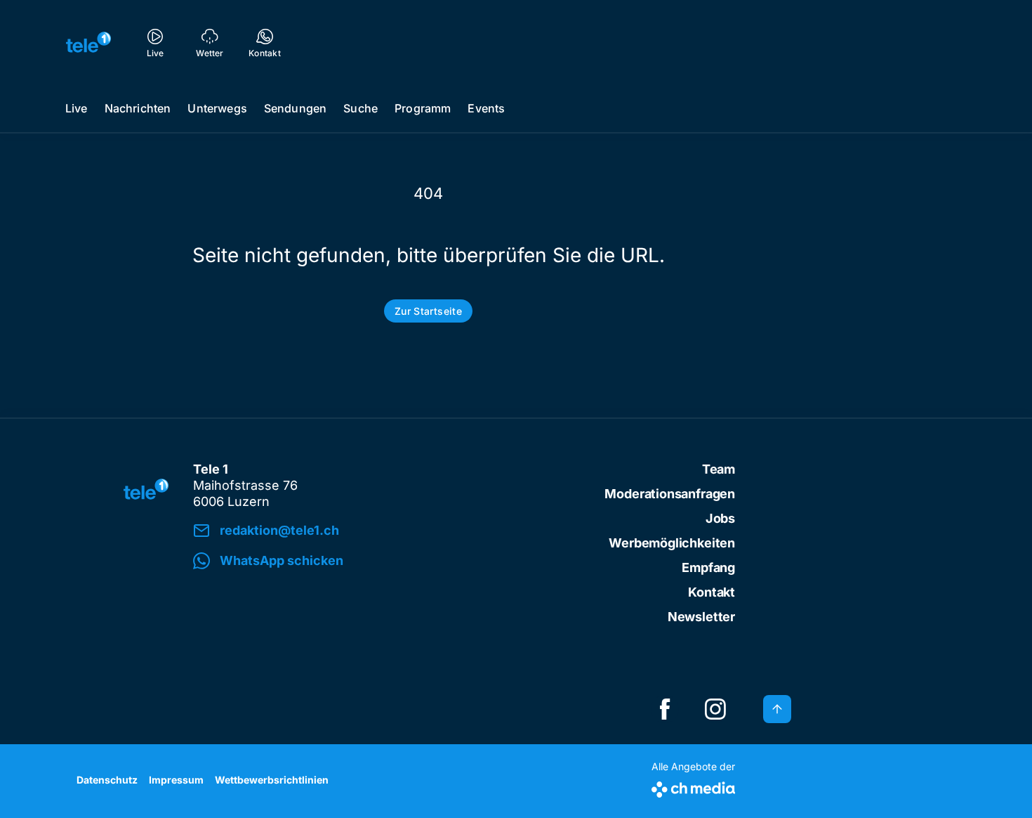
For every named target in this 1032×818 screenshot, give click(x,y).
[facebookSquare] (665, 709)
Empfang (708, 567)
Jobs (720, 518)
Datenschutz (107, 780)
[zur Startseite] (88, 42)
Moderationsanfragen (669, 493)
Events (486, 108)
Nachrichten (138, 108)
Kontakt (711, 592)
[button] (387, 561)
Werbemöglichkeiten (672, 542)
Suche (360, 108)
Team (718, 469)
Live (76, 108)
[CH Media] (693, 786)
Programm (423, 108)
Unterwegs (216, 108)
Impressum (176, 780)
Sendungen (295, 108)
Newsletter (701, 616)
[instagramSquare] (715, 709)
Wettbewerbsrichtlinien (272, 780)
